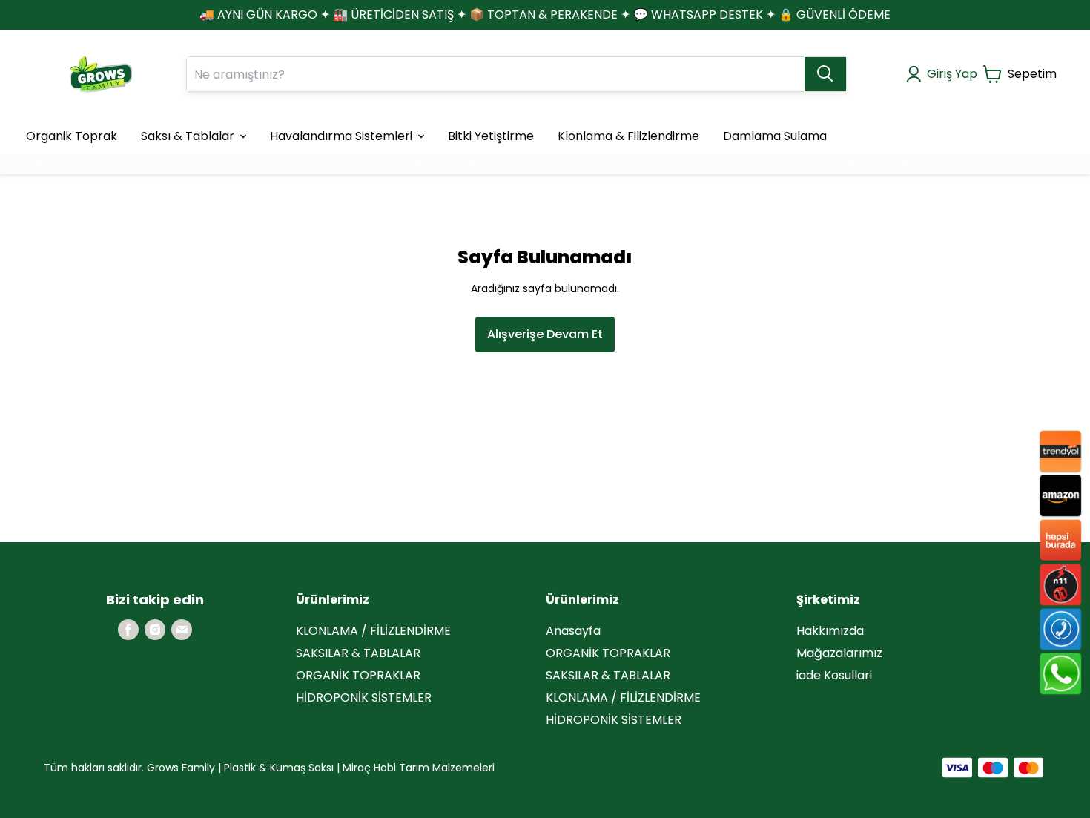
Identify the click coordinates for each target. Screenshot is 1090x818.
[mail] (181, 629)
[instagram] (155, 629)
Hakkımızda (830, 630)
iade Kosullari (834, 675)
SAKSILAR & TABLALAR (358, 653)
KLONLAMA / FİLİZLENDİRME (373, 630)
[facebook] (128, 629)
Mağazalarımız (839, 653)
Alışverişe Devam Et (545, 334)
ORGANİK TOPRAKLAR (358, 675)
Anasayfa (573, 630)
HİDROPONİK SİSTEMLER (364, 697)
